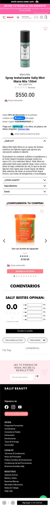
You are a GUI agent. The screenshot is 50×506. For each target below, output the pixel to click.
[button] (27, 17)
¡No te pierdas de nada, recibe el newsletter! (26, 367)
